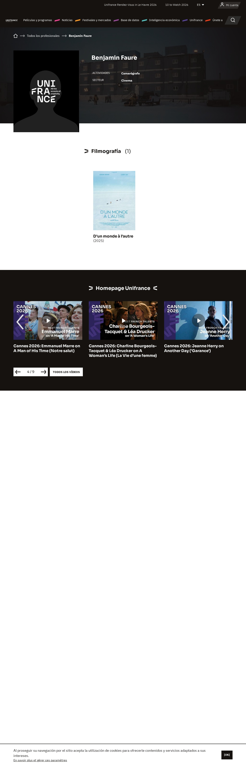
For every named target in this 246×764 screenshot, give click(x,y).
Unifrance (196, 20)
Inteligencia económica (164, 20)
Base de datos (130, 20)
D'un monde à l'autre (113, 236)
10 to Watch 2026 (176, 5)
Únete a (218, 20)
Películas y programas (37, 20)
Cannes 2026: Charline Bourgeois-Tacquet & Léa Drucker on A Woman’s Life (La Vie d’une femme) (123, 351)
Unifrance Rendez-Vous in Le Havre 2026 (130, 5)
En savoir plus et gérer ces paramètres (40, 760)
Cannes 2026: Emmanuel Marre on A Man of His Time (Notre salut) (46, 348)
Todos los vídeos (66, 372)
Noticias (67, 20)
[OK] (227, 755)
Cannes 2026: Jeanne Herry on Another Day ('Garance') (194, 348)
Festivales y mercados (96, 20)
